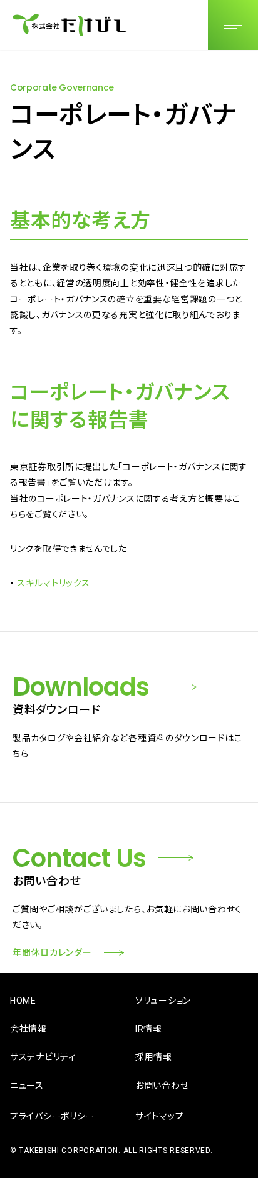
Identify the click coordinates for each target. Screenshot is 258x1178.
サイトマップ (159, 1116)
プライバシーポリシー (52, 1116)
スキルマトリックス (53, 583)
